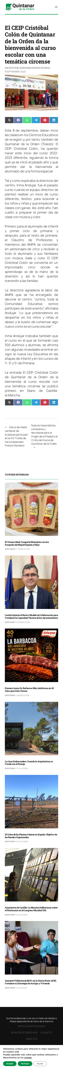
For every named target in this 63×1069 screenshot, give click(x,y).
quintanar (25, 67)
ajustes (28, 1057)
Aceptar (9, 1063)
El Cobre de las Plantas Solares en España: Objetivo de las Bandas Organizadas (31, 836)
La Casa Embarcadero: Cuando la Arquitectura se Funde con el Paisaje (29, 763)
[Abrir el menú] (56, 7)
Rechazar (25, 1063)
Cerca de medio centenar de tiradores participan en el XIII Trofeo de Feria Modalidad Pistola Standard (16, 436)
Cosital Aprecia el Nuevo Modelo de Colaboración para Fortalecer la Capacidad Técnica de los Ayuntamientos (31, 616)
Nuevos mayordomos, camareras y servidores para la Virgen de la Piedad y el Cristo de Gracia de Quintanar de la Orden (44, 434)
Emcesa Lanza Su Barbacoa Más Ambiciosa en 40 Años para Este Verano (29, 689)
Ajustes (40, 1063)
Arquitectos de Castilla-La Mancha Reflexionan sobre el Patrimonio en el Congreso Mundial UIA (31, 909)
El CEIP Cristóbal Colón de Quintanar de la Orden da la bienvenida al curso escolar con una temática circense (31, 379)
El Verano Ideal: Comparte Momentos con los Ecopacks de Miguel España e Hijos (27, 543)
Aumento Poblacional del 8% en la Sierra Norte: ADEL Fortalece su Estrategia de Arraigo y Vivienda (31, 982)
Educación (41, 67)
